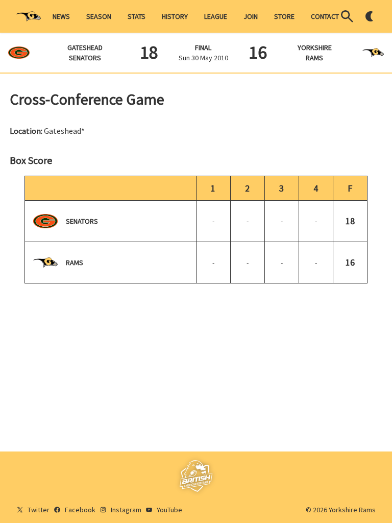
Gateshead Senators (85, 52)
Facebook (80, 509)
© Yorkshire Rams (341, 509)
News (61, 16)
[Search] (347, 16)
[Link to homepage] (28, 16)
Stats (136, 16)
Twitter (39, 509)
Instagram (126, 509)
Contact (325, 16)
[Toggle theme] (369, 16)
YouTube (169, 509)
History (175, 16)
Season (98, 16)
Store (284, 16)
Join (250, 16)
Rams (74, 262)
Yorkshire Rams (315, 52)
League (215, 16)
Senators (82, 221)
